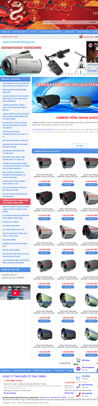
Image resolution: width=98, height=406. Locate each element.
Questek (51, 129)
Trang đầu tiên (65, 363)
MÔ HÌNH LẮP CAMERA (11, 222)
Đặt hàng (44, 184)
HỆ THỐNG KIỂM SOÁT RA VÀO (13, 229)
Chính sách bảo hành (22, 371)
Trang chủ (6, 371)
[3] (43, 57)
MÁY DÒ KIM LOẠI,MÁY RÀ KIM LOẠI (15, 140)
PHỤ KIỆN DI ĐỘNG (9, 240)
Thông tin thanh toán (42, 371)
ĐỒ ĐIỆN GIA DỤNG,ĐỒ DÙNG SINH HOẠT (15, 245)
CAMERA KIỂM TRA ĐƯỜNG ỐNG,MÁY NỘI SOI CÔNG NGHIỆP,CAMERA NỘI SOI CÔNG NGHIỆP (16, 116)
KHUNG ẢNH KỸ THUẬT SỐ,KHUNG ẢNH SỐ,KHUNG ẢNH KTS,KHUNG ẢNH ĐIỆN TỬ (15, 125)
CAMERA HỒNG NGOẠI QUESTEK (46, 151)
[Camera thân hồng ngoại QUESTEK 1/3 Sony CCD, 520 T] (68, 172)
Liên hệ (70, 371)
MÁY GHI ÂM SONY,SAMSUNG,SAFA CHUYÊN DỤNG (15, 195)
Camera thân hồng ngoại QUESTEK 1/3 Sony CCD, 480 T (67, 210)
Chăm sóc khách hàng (9, 37)
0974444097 (92, 71)
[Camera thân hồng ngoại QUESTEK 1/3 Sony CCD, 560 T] (44, 172)
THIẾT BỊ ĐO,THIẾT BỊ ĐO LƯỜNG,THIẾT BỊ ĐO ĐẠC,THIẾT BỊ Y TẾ (15, 134)
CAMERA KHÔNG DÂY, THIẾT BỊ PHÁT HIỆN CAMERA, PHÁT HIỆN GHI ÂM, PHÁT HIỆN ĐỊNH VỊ (16, 98)
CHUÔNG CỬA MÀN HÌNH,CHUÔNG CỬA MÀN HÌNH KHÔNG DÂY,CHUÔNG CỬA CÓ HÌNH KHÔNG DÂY (16, 166)
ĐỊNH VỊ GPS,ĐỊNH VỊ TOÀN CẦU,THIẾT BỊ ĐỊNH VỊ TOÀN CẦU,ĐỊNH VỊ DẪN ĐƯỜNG (16, 209)
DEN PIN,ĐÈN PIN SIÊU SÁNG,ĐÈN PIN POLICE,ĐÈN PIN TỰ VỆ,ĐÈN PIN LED (16, 85)
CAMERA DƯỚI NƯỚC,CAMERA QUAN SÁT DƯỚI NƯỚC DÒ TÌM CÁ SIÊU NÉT (15, 107)
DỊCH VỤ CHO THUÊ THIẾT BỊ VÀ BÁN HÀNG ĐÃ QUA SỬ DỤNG (16, 255)
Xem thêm (79, 146)
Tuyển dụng (59, 371)
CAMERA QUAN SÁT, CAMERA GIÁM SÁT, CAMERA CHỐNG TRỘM (15, 202)
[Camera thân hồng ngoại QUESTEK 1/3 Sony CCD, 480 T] (68, 206)
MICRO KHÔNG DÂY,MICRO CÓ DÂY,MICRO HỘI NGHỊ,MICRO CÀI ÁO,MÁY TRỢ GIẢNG (14, 175)
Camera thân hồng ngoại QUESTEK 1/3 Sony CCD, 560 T (44, 176)
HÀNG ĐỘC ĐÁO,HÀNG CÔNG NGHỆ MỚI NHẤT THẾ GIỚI (15, 146)
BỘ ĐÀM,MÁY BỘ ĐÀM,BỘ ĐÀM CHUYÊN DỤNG (13, 152)
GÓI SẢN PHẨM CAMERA (11, 250)
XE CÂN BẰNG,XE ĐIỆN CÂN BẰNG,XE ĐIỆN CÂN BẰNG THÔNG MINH (16, 261)
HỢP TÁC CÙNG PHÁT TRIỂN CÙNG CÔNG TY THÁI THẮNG (15, 235)
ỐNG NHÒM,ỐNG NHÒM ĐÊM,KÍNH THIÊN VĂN (14, 91)
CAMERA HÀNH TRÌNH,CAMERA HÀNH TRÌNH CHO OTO (14, 182)
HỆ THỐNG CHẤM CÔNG (11, 226)
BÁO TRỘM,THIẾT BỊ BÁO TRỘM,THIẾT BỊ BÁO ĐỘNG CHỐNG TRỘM (16, 217)
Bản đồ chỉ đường (10, 393)
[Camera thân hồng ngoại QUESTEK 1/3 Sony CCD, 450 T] (44, 343)
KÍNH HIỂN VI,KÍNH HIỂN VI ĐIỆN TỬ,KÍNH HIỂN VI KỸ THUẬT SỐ (14, 158)
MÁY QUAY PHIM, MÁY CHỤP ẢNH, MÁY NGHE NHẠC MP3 (15, 189)
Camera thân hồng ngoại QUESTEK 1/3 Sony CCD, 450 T (44, 346)
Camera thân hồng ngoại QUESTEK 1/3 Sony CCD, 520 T (67, 176)
